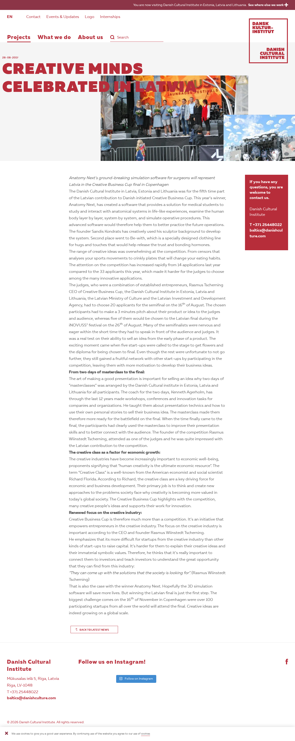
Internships (110, 17)
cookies (145, 734)
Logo (89, 17)
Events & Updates (62, 17)
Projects (19, 37)
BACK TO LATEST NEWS (94, 630)
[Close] (6, 734)
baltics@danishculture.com (266, 233)
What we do (54, 37)
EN (9, 17)
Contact (33, 17)
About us (90, 37)
